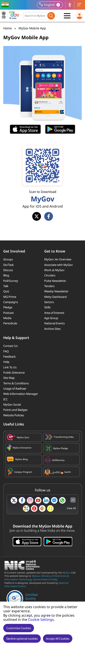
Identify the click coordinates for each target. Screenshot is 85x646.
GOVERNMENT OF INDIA (6, 4)
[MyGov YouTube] (38, 500)
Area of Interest (54, 313)
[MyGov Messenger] (54, 500)
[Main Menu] (67, 15)
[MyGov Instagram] (30, 500)
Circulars (49, 275)
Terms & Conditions (16, 383)
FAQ (6, 351)
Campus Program (23, 471)
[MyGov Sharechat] (42, 508)
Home (7, 28)
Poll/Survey (10, 281)
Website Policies (13, 415)
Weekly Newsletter (56, 291)
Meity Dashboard (55, 297)
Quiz (6, 291)
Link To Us (10, 367)
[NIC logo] (23, 568)
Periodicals (10, 323)
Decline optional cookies (22, 639)
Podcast (8, 313)
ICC (5, 399)
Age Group (51, 318)
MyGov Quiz (23, 437)
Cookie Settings (41, 619)
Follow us (78, 4)
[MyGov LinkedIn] (46, 500)
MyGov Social (12, 404)
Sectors (49, 302)
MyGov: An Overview (57, 259)
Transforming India (64, 436)
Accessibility (69, 5)
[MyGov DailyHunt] (26, 508)
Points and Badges (15, 410)
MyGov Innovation (22, 447)
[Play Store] (58, 542)
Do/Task (8, 265)
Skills (47, 307)
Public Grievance (14, 372)
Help (6, 362)
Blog (6, 275)
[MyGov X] (14, 500)
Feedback (9, 356)
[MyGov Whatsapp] (62, 500)
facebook (48, 216)
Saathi (67, 471)
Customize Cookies (18, 628)
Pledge (7, 307)
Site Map (9, 378)
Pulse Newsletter (55, 281)
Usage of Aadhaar (14, 388)
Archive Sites (52, 329)
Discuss (8, 270)
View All (71, 508)
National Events (54, 323)
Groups (8, 259)
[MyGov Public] (34, 508)
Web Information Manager (20, 394)
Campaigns (10, 302)
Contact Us (10, 346)
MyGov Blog (21, 459)
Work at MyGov (54, 270)
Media (7, 318)
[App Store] (27, 542)
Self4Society (58, 460)
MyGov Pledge (60, 448)
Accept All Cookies (57, 639)
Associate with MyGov (58, 265)
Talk (5, 286)
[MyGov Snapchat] (50, 508)
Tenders (49, 286)
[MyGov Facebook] (22, 500)
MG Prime (9, 297)
